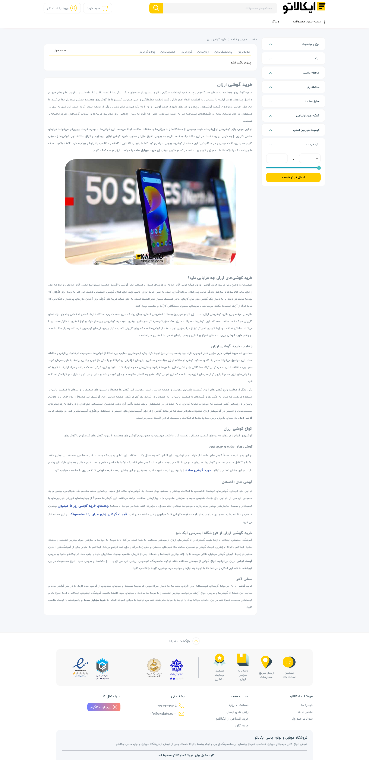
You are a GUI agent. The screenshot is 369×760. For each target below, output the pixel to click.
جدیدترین (244, 52)
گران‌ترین (186, 52)
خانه (254, 39)
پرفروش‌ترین (147, 52)
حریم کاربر (241, 725)
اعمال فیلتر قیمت (293, 177)
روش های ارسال (238, 712)
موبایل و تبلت (239, 39)
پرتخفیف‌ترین (223, 52)
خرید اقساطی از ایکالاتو (232, 718)
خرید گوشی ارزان (216, 39)
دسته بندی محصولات (307, 21)
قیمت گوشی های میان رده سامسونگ (98, 514)
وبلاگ (275, 21)
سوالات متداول (302, 718)
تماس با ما (305, 712)
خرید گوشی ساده (198, 470)
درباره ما (307, 705)
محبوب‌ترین (168, 52)
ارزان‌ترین (203, 52)
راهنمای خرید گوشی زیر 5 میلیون (83, 506)
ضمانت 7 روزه (239, 705)
